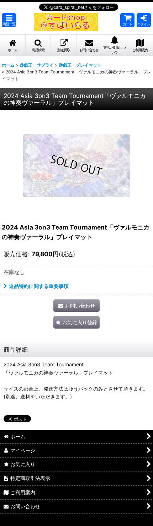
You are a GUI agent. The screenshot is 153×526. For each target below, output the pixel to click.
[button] (9, 20)
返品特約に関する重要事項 (39, 286)
